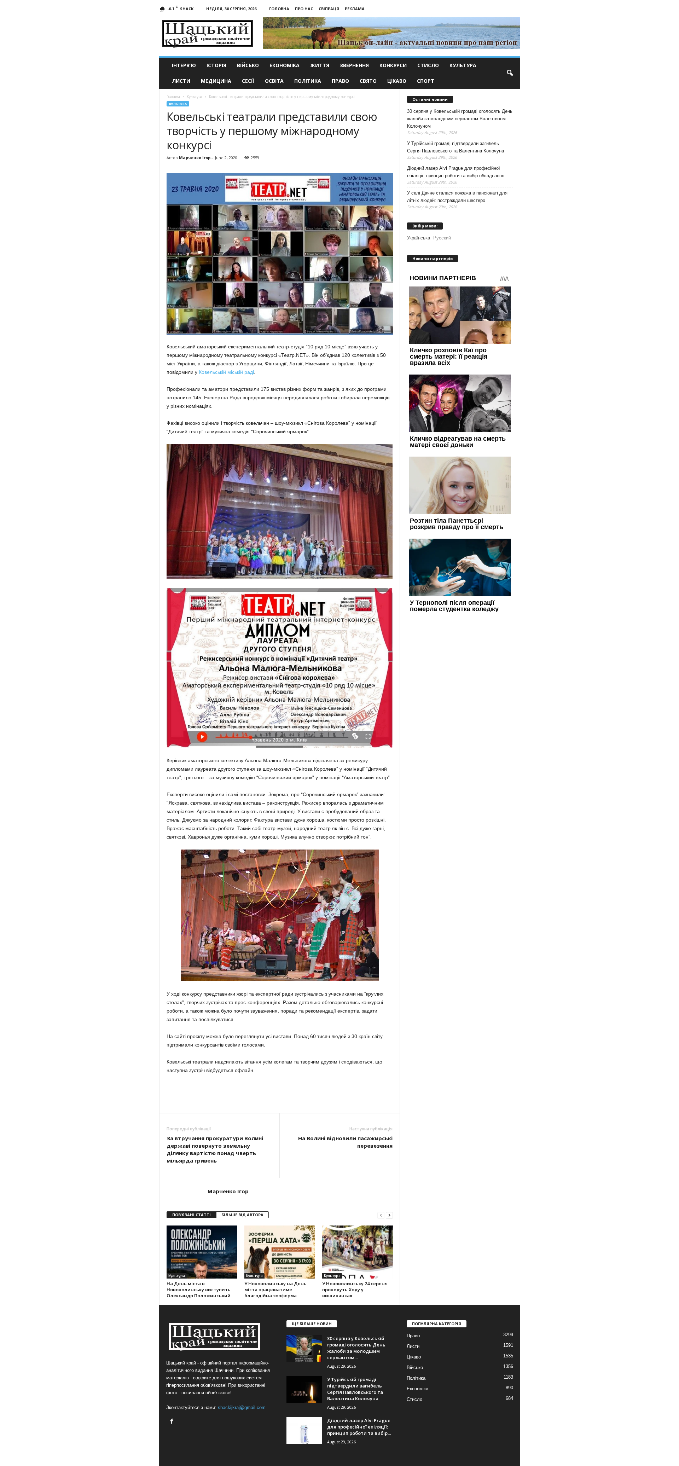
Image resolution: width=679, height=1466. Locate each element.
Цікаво (396, 80)
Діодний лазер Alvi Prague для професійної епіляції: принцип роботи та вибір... (359, 1426)
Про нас (304, 8)
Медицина (216, 80)
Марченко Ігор (194, 157)
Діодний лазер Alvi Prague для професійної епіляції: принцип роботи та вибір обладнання (455, 172)
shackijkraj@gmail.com (242, 1407)
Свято (368, 80)
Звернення (354, 65)
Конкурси (393, 65)
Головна (279, 8)
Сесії (248, 80)
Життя (319, 65)
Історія (216, 65)
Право (340, 80)
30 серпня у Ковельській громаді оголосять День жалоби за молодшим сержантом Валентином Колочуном (459, 119)
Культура (462, 65)
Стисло (428, 65)
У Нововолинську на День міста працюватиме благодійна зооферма (275, 1289)
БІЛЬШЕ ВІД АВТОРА (242, 1214)
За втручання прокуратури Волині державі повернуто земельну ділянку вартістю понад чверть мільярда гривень (215, 1149)
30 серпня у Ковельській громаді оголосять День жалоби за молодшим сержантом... (356, 1348)
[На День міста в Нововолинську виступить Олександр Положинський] (202, 1252)
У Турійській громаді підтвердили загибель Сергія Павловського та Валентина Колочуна (455, 147)
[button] (509, 73)
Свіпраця (329, 8)
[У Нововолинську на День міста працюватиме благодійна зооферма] (279, 1252)
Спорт (425, 80)
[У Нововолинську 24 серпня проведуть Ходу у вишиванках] (357, 1252)
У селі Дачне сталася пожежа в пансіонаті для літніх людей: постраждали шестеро (457, 196)
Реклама (355, 8)
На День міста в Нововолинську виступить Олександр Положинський (199, 1289)
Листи (181, 80)
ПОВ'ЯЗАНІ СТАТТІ (191, 1214)
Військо (248, 65)
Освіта (274, 80)
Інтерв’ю (184, 65)
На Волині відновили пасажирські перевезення (345, 1142)
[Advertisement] (279, 1093)
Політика (307, 80)
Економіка (284, 65)
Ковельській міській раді (226, 372)
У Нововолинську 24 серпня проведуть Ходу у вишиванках (355, 1289)
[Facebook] (172, 1422)
